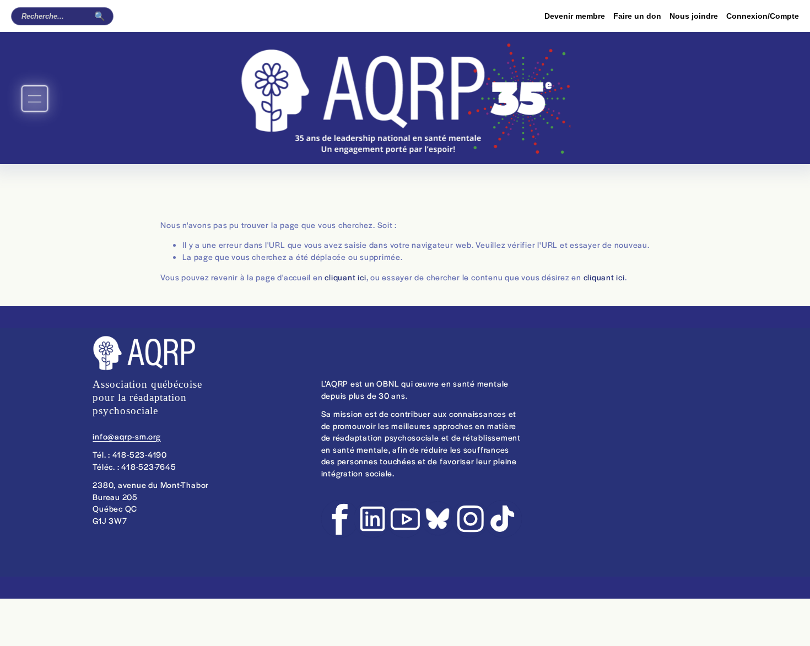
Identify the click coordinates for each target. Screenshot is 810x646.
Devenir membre (574, 16)
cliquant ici (345, 277)
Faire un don (637, 16)
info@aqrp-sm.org (126, 436)
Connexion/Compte (762, 16)
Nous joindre (693, 16)
